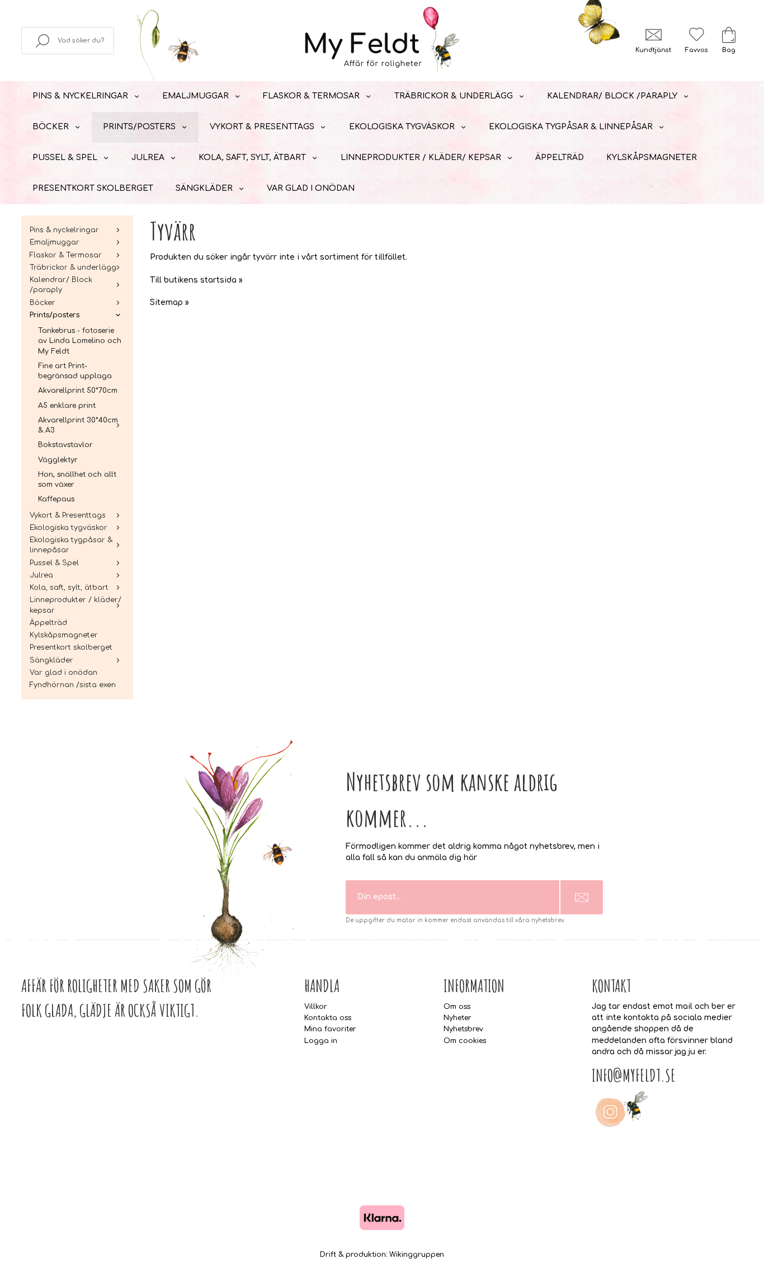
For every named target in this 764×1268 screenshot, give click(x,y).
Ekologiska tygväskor (402, 127)
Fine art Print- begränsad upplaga (75, 371)
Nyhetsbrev (463, 1029)
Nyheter (457, 1018)
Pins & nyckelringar (80, 96)
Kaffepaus (56, 499)
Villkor (315, 1007)
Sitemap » (169, 302)
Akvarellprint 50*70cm (77, 391)
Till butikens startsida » (196, 280)
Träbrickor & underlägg (453, 96)
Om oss (457, 1007)
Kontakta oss (327, 1018)
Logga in (320, 1041)
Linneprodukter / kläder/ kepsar (421, 157)
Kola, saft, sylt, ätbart (252, 157)
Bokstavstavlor (65, 445)
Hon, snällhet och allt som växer (77, 480)
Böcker (50, 127)
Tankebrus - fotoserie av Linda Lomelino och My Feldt (79, 341)
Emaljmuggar (195, 96)
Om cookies (465, 1041)
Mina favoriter (330, 1029)
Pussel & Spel (64, 157)
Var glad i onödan (311, 188)
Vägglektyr (58, 460)
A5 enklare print (67, 406)
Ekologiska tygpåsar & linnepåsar (571, 127)
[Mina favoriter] (696, 34)
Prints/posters (139, 127)
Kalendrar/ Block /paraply (612, 96)
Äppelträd (559, 157)
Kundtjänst (653, 50)
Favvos (696, 50)
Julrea (147, 157)
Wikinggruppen (416, 1254)
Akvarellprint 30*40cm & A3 (78, 425)
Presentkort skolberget (92, 188)
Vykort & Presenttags (262, 127)
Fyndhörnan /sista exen (73, 685)
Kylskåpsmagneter (651, 157)
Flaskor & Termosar (311, 96)
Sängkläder (204, 188)
